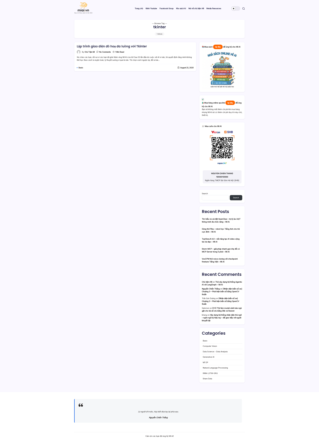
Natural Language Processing (215, 368)
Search (205, 193)
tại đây (218, 47)
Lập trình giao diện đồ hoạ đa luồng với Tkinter (112, 46)
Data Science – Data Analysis (215, 351)
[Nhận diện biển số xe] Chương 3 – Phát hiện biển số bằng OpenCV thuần (222, 292)
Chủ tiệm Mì (90, 52)
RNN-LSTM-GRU (210, 373)
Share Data (207, 378)
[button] (235, 8)
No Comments (105, 52)
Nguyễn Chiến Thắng (211, 289)
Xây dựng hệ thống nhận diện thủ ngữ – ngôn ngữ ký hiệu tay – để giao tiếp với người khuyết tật (222, 318)
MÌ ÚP (205, 362)
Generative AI (208, 357)
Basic (205, 341)
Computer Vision (210, 346)
